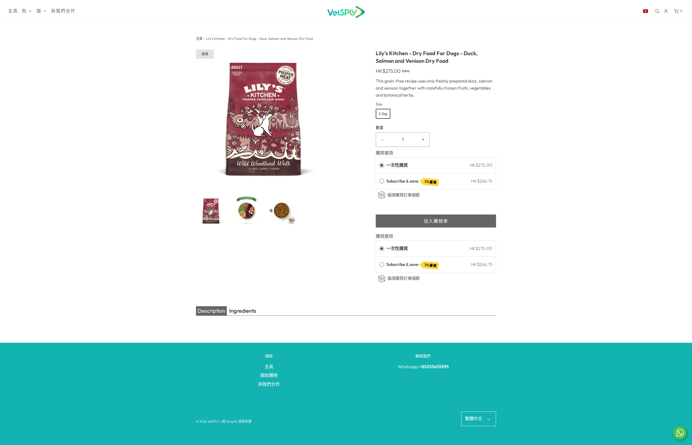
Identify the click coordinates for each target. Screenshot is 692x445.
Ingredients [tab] (242, 310)
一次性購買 (397, 165)
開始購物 (269, 375)
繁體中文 (474, 418)
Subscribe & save (411, 181)
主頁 (13, 11)
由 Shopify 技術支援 (236, 421)
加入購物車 (436, 221)
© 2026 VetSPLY (208, 421)
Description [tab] (211, 310)
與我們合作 (63, 11)
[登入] (666, 11)
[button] (211, 211)
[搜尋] (657, 11)
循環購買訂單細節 (403, 194)
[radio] (381, 165)
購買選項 (384, 153)
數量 (379, 127)
